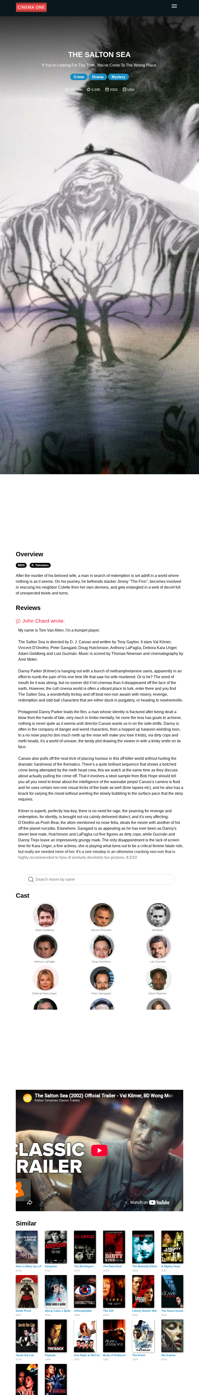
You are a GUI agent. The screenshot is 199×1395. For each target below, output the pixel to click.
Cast (22, 895)
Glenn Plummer (158, 993)
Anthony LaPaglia (44, 961)
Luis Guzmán (158, 961)
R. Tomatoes (40, 565)
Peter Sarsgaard (101, 993)
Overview (29, 554)
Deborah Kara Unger (44, 993)
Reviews (28, 607)
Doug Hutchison (101, 961)
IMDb (21, 565)
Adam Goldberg (44, 930)
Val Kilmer (157, 930)
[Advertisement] (99, 509)
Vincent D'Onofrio (101, 930)
